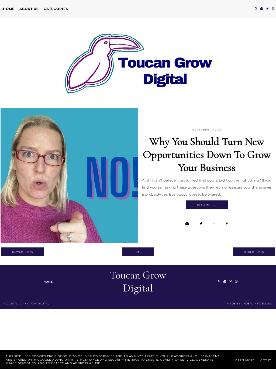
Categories (56, 9)
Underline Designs (257, 303)
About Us (29, 9)
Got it (265, 360)
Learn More (244, 360)
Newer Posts (22, 251)
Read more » (207, 204)
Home (9, 9)
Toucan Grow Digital (138, 281)
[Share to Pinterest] (227, 223)
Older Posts (254, 251)
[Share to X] (201, 223)
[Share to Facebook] (214, 223)
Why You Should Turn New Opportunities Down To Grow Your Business (207, 154)
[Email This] (187, 223)
